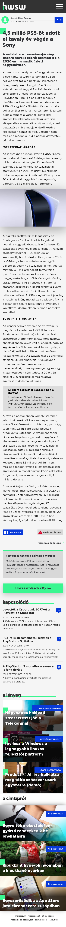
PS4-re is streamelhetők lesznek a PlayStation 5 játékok (27, 639)
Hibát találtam (52, 532)
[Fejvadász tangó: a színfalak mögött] (33, 564)
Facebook (15, 532)
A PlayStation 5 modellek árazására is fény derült (28, 668)
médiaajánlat (34, 916)
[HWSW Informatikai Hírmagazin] (14, 6)
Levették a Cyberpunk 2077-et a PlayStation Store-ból (26, 611)
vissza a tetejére (49, 543)
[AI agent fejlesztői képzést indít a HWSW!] (33, 401)
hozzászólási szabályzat (22, 920)
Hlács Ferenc (24, 18)
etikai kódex (48, 916)
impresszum (20, 916)
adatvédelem (41, 920)
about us (53, 920)
